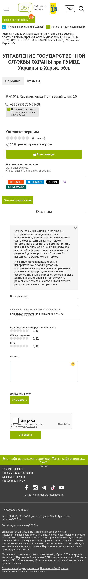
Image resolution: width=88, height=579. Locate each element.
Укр (70, 9)
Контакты (38, 494)
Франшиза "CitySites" (14, 476)
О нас (28, 494)
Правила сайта (49, 568)
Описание (13, 81)
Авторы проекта (54, 494)
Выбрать (21, 399)
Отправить (26, 434)
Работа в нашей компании (17, 472)
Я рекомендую (45, 154)
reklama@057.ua (11, 519)
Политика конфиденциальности (20, 568)
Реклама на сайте (12, 468)
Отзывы (33, 81)
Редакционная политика (32, 571)
